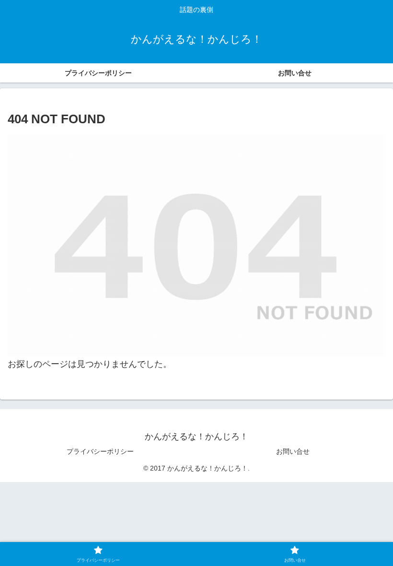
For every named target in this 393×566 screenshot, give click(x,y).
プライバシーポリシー (100, 451)
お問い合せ (293, 451)
